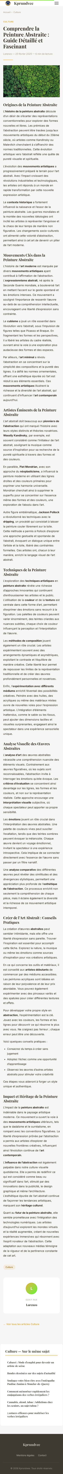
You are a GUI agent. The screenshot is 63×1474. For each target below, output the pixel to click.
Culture (17, 12)
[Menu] (56, 3)
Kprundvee (23, 3)
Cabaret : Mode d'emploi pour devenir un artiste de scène (30, 1364)
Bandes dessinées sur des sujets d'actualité (31, 1373)
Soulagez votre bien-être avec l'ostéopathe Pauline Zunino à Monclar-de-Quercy (31, 1382)
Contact (42, 1455)
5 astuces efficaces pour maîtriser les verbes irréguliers (28, 1414)
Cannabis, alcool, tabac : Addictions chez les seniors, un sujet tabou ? (29, 1403)
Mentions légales (25, 1455)
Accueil (6, 12)
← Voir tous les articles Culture (21, 1324)
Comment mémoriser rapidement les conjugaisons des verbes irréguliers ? (28, 1393)
